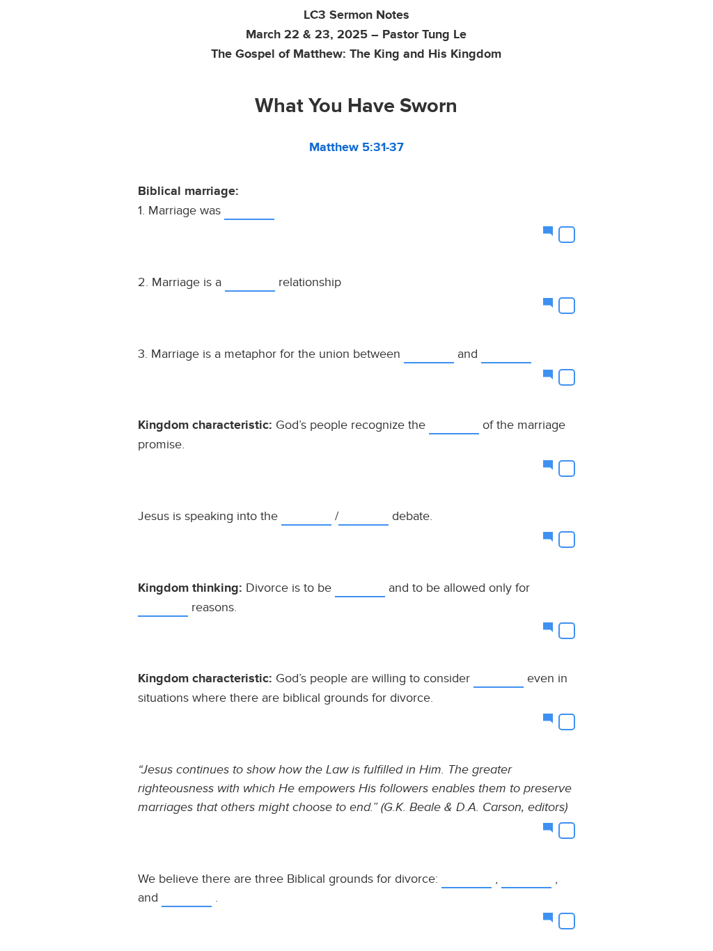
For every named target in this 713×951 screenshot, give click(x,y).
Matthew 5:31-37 (356, 147)
